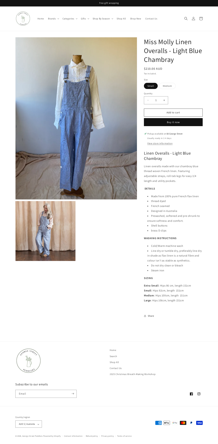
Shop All (114, 362)
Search (113, 356)
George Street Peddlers (32, 436)
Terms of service (124, 436)
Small (150, 85)
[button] (53, 18)
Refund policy (92, 436)
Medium (169, 86)
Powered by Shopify (52, 436)
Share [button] (151, 315)
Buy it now (173, 122)
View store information (160, 143)
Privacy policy (107, 436)
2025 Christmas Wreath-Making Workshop (132, 374)
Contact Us (116, 368)
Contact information (73, 436)
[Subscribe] (72, 394)
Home (113, 350)
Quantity (148, 93)
